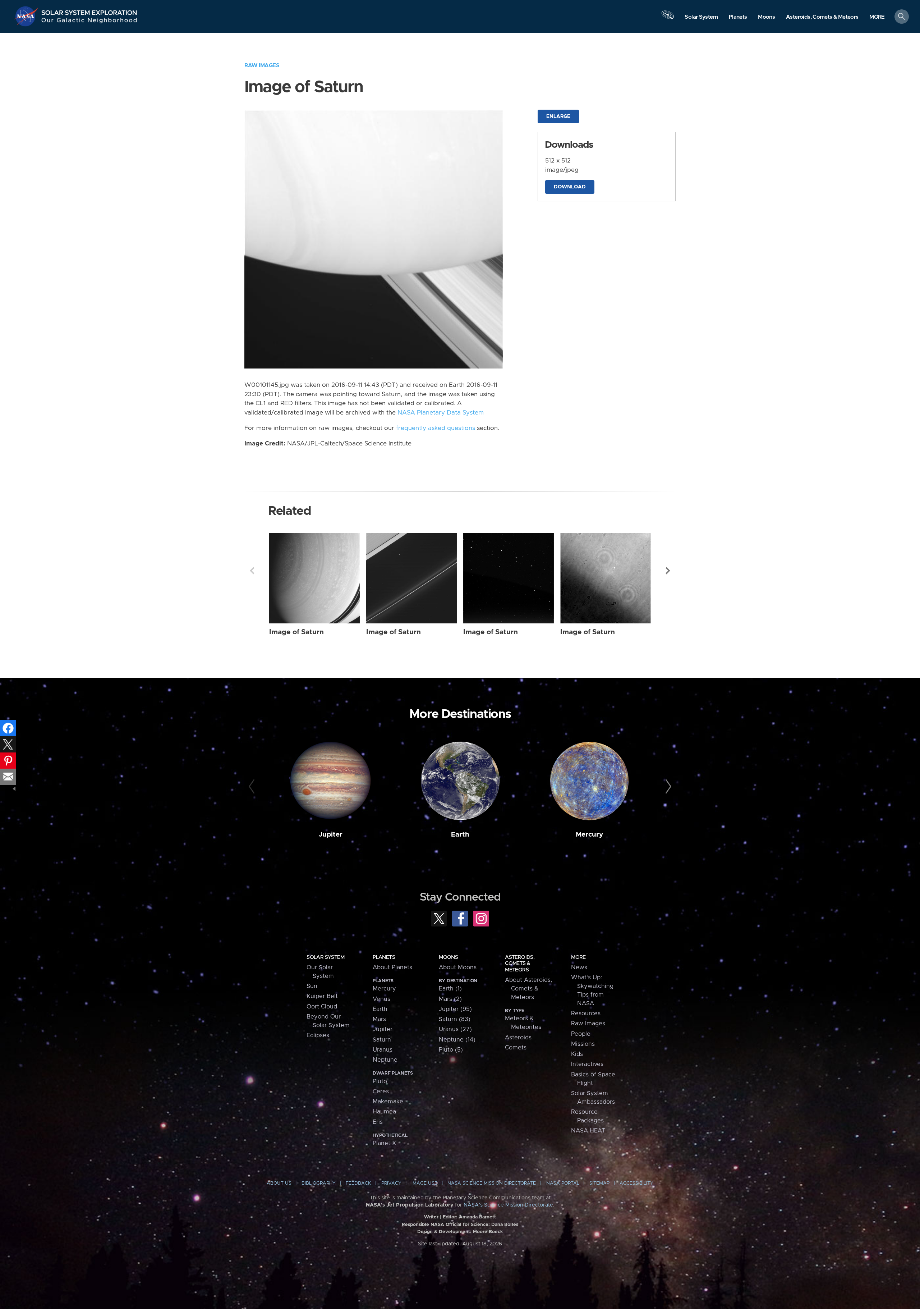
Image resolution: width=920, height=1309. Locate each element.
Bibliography (319, 1183)
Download (570, 186)
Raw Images (261, 65)
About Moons (458, 967)
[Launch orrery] (668, 18)
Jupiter (330, 834)
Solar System (325, 957)
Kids (577, 1054)
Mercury (589, 834)
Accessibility (636, 1183)
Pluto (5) (451, 1050)
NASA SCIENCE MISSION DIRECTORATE (491, 1183)
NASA (27, 16)
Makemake (388, 1101)
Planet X (384, 1143)
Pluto (380, 1081)
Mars (379, 1019)
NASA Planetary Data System (440, 412)
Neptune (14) (457, 1040)
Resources (586, 1013)
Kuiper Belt (322, 996)
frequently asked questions (435, 428)
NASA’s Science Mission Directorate (508, 1205)
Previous (252, 571)
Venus (381, 999)
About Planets (392, 967)
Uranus (382, 1050)
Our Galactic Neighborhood (89, 21)
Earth (460, 834)
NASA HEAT (588, 1131)
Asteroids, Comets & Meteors (519, 963)
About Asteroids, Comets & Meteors (528, 988)
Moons (448, 957)
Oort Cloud (322, 1007)
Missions (583, 1044)
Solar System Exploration (89, 10)
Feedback (358, 1183)
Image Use (424, 1183)
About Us (279, 1183)
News (579, 967)
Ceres (381, 1091)
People (580, 1034)
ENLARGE (558, 116)
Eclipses (318, 1035)
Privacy (391, 1183)
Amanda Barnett (477, 1217)
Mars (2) (450, 999)
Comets (515, 1048)
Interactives (587, 1064)
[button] (877, 17)
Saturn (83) (454, 1019)
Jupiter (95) (455, 1009)
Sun (312, 986)
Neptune (385, 1060)
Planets (384, 957)
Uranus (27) (455, 1029)
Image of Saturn (296, 632)
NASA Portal (562, 1183)
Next (668, 571)
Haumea (384, 1112)
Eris (378, 1122)
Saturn (382, 1040)
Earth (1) (450, 989)
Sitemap (599, 1183)
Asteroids (518, 1037)
